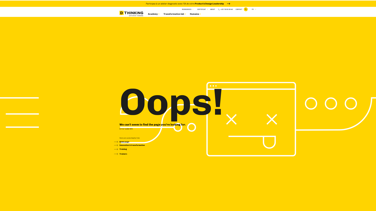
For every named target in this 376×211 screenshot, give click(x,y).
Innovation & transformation (132, 145)
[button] (186, 9)
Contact (239, 9)
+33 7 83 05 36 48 (227, 9)
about (212, 9)
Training (123, 149)
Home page (124, 142)
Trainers (123, 154)
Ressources (186, 9)
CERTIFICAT (201, 9)
